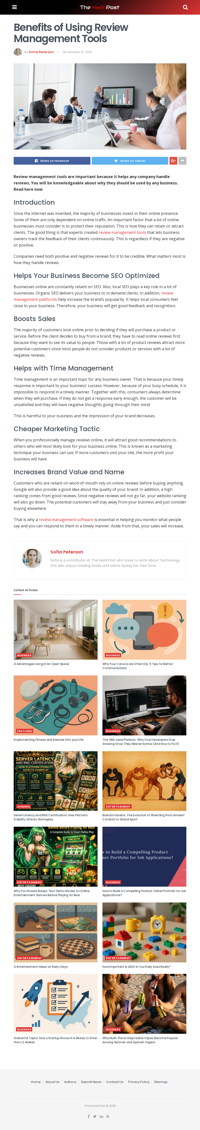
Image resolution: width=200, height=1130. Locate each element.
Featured (24, 731)
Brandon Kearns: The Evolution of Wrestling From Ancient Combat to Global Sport (143, 817)
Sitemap (161, 1082)
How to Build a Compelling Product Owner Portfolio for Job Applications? (144, 893)
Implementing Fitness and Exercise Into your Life (48, 740)
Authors (70, 1082)
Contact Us (114, 1082)
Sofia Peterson (41, 52)
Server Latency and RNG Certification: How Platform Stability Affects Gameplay (51, 817)
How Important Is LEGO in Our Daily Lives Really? (136, 967)
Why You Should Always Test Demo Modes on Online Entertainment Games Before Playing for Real (52, 893)
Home (36, 1082)
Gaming (23, 806)
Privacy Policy (139, 1082)
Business (24, 655)
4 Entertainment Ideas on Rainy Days (41, 967)
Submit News (91, 1082)
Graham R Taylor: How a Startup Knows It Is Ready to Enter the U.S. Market (55, 1040)
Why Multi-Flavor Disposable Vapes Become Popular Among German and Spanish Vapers (140, 1040)
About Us (52, 1082)
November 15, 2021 (77, 52)
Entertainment (118, 806)
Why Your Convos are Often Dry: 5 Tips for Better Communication (137, 666)
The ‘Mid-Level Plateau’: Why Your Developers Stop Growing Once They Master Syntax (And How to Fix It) (140, 742)
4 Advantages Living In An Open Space (41, 664)
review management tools (122, 232)
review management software (66, 519)
